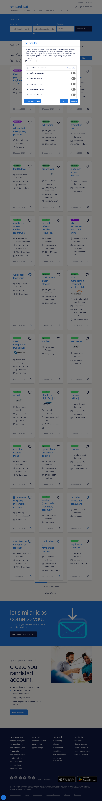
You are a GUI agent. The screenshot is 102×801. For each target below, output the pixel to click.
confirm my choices (32, 101)
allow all (74, 101)
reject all (64, 101)
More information (31, 61)
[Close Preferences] (3, 797)
